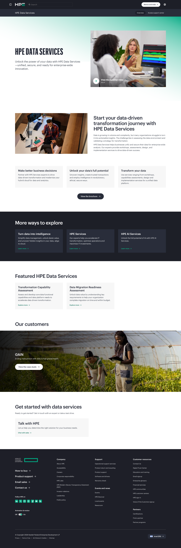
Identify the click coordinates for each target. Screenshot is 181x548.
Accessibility (61, 468)
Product (24, 476)
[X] (20, 501)
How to (21, 470)
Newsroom (99, 505)
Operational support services (105, 464)
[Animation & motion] (20, 514)
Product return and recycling (105, 468)
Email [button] (21, 482)
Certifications (138, 514)
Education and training (141, 472)
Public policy (61, 500)
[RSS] (40, 501)
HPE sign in (137, 498)
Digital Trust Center (140, 468)
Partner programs (139, 522)
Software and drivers (102, 476)
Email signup (137, 476)
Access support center (156, 13)
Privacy (17, 538)
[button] (10, 4)
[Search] (29, 4)
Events (97, 493)
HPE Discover (99, 497)
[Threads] (28, 501)
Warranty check (100, 481)
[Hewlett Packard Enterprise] (20, 4)
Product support (101, 472)
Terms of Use (26, 538)
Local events (99, 501)
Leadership (61, 496)
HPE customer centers (141, 493)
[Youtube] (36, 501)
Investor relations (63, 491)
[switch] (19, 514)
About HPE (60, 464)
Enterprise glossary (140, 481)
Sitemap (51, 538)
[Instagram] (24, 501)
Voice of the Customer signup (143, 502)
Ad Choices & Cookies (40, 538)
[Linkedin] (16, 501)
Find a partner (138, 518)
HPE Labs (60, 481)
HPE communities (139, 489)
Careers (59, 472)
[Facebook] (32, 501)
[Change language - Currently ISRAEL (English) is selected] (165, 4)
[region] (90, 361)
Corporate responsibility (65, 476)
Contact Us (137, 464)
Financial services (139, 485)
